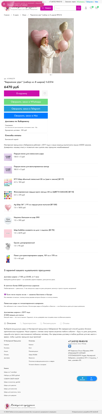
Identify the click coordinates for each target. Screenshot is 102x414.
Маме (24, 15)
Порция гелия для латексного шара (29, 153)
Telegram (89, 1)
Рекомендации (33, 351)
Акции (6, 351)
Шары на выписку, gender (12, 382)
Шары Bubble (33, 355)
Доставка (7, 358)
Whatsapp (81, 1)
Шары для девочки (10, 385)
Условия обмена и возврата (37, 365)
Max (96, 1)
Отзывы (6, 355)
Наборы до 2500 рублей (12, 375)
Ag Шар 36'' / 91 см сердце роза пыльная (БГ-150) (35, 204)
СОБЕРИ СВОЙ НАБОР (11, 379)
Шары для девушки (10, 395)
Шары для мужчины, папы (12, 392)
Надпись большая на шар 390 (26, 217)
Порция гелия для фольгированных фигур (31, 166)
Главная (6, 15)
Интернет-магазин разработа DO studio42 (85, 412)
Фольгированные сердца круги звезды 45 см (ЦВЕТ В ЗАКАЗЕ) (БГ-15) (44, 192)
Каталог (48, 8)
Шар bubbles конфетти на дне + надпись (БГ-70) (34, 230)
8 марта (16, 15)
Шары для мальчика (10, 389)
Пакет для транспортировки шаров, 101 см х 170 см (35, 255)
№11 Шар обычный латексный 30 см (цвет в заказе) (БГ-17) (39, 179)
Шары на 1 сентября (10, 372)
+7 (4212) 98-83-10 (55, 1)
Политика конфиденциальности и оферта (41, 361)
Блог (30, 348)
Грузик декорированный (24, 242)
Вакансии (32, 358)
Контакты (6, 348)
